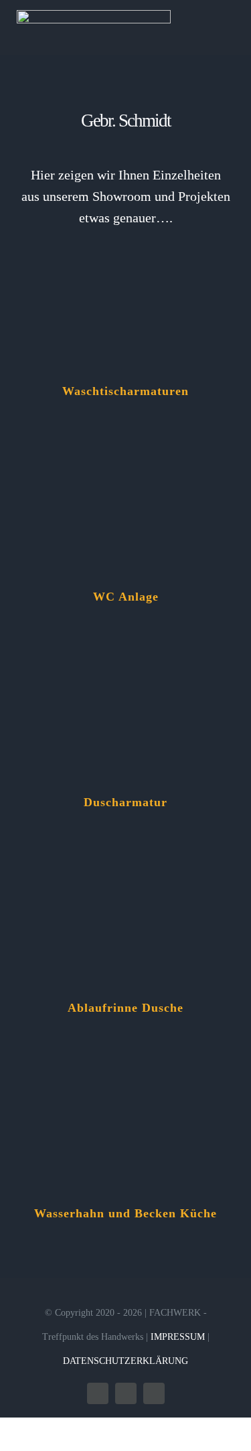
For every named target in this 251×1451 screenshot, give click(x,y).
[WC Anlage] (125, 452)
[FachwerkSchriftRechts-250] (94, 14)
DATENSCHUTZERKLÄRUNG (125, 1361)
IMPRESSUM (178, 1337)
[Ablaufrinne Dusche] (125, 863)
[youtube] (154, 1393)
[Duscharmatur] (125, 658)
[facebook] (97, 1393)
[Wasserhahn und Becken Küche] (125, 1069)
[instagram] (126, 1393)
